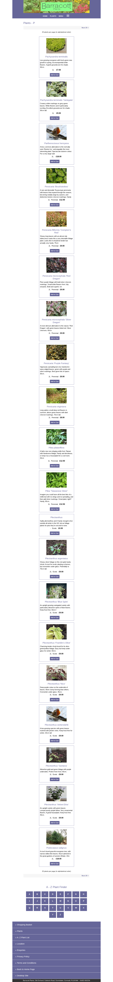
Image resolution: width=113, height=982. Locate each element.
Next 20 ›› (85, 28)
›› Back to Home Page (25, 969)
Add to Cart (54, 75)
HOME (45, 16)
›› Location (19, 944)
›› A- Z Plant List (22, 937)
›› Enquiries (20, 950)
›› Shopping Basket (23, 925)
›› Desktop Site (21, 976)
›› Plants (19, 931)
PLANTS (53, 16)
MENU (61, 16)
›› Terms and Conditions (25, 963)
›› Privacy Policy (22, 956)
